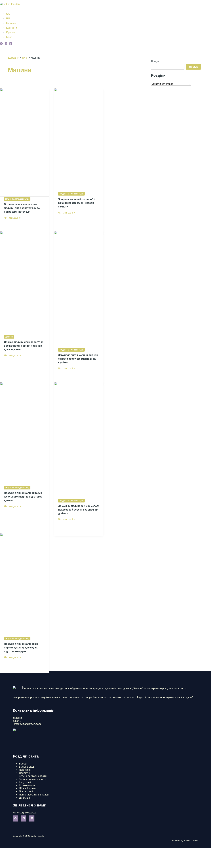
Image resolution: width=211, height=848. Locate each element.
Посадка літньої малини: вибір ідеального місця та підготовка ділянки (23, 497)
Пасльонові (26, 791)
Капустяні (25, 782)
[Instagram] (6, 44)
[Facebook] (10, 44)
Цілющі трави (27, 788)
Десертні (24, 772)
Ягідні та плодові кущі (17, 199)
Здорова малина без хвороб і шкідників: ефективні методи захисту (76, 203)
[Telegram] (1, 44)
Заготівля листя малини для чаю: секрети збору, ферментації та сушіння (78, 359)
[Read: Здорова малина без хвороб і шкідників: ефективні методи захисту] (78, 190)
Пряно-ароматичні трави (34, 794)
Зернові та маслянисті (32, 779)
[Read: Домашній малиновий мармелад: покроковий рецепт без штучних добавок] (78, 497)
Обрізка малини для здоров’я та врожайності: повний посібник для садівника (23, 346)
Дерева (9, 336)
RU (8, 18)
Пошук (155, 61)
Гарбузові (25, 769)
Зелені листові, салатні (33, 776)
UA (8, 13)
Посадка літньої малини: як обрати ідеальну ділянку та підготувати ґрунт (21, 648)
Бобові (23, 763)
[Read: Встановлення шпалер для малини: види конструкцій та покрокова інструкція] (24, 195)
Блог (9, 37)
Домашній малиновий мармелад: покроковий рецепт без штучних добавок (78, 510)
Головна (11, 23)
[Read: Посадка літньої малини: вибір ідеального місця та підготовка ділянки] (24, 484)
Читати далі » (12, 217)
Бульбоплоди (27, 766)
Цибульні (24, 797)
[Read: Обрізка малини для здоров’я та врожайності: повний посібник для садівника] (24, 333)
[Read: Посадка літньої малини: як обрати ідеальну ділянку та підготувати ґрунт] (24, 635)
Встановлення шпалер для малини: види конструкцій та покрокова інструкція (22, 208)
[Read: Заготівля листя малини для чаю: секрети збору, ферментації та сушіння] (78, 346)
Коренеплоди (27, 785)
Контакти (11, 27)
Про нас (11, 32)
